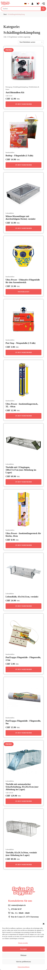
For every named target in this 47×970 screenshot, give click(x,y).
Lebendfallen (10, 213)
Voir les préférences (23, 962)
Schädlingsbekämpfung (20, 87)
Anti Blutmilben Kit (15, 92)
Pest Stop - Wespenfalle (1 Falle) (20, 343)
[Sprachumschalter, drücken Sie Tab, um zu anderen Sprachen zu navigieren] (26, 3)
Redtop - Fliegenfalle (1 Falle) (19, 155)
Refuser (23, 955)
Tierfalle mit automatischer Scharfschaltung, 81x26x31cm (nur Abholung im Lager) (22, 787)
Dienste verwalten (23, 943)
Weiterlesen (23, 292)
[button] (43, 924)
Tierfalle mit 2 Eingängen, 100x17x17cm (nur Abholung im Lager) (21, 470)
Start (5, 14)
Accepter (23, 949)
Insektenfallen (10, 152)
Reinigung (9, 87)
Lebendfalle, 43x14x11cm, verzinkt (22, 596)
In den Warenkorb (23, 104)
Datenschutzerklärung (23, 967)
